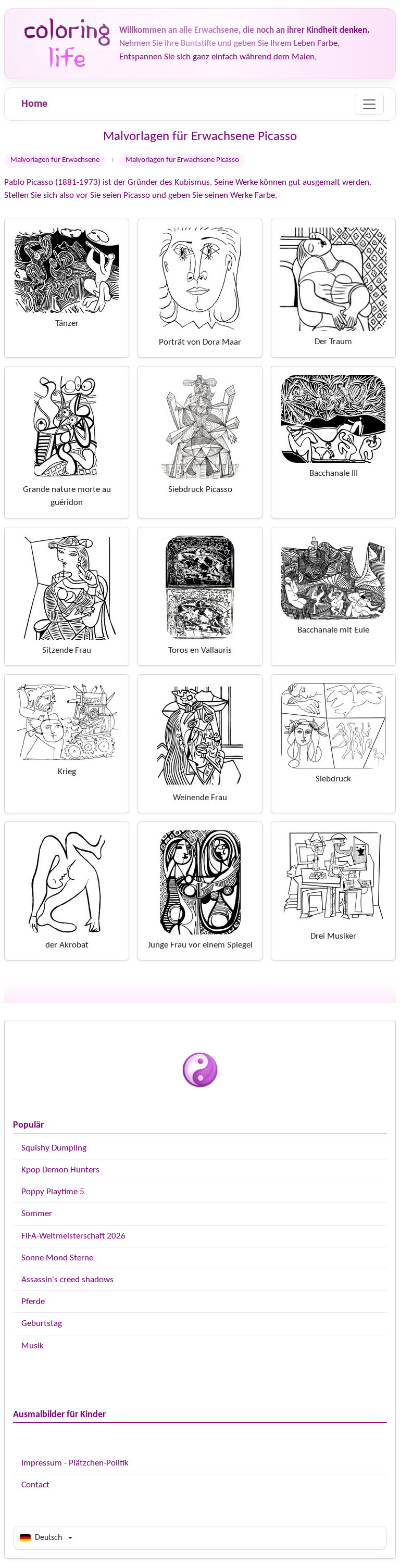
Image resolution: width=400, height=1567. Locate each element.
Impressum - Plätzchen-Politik (75, 1463)
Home (34, 104)
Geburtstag (41, 1323)
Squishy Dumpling (53, 1148)
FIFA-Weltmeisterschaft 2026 (73, 1236)
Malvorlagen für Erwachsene (54, 160)
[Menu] (369, 104)
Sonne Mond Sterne (57, 1258)
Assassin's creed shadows (67, 1279)
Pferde (33, 1301)
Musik (32, 1346)
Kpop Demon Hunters (60, 1170)
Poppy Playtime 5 (52, 1191)
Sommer (36, 1213)
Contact (35, 1485)
